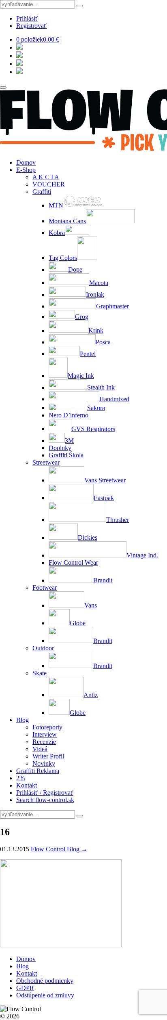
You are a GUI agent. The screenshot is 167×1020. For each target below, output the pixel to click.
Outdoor (43, 648)
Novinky (43, 763)
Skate (39, 673)
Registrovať (31, 25)
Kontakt (26, 785)
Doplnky (60, 447)
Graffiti (41, 191)
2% (20, 778)
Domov (26, 162)
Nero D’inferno (68, 415)
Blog (22, 719)
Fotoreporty (47, 727)
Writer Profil (48, 756)
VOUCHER (48, 184)
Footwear (44, 587)
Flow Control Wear (73, 562)
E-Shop (26, 169)
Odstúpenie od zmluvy (45, 995)
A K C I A (45, 177)
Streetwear (46, 462)
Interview (44, 734)
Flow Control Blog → (59, 849)
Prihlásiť (27, 18)
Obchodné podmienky (44, 980)
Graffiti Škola (66, 455)
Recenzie (44, 741)
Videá (39, 749)
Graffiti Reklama (37, 770)
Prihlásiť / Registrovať (44, 792)
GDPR (25, 987)
